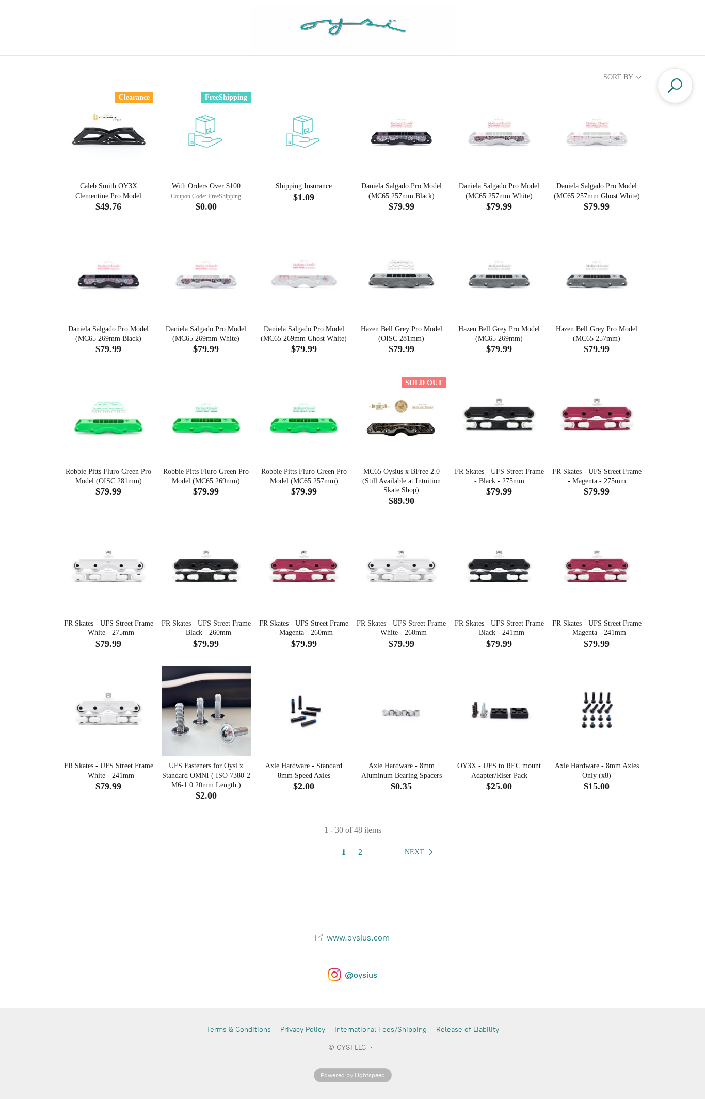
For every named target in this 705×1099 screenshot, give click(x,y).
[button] (421, 852)
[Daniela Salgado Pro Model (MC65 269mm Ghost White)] (303, 273)
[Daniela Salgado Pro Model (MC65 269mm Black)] (108, 273)
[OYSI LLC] (352, 27)
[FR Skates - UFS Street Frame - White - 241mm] (108, 711)
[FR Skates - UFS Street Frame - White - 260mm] (401, 568)
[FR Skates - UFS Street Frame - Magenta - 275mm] (597, 416)
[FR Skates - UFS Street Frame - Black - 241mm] (498, 568)
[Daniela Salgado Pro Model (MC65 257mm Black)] (401, 131)
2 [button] (360, 852)
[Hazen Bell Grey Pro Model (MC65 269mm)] (498, 273)
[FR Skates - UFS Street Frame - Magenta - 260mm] (303, 568)
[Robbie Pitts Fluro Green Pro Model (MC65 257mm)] (303, 416)
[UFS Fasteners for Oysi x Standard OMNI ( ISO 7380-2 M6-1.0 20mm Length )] (206, 711)
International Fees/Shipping (380, 1029)
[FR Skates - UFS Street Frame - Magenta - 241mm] (597, 568)
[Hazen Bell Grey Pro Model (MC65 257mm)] (597, 273)
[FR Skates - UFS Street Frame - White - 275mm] (108, 568)
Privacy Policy (302, 1029)
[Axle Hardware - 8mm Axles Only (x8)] (597, 711)
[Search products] (675, 85)
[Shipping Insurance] (303, 131)
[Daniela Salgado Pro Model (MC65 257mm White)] (498, 131)
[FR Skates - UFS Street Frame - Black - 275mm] (498, 416)
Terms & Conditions (238, 1029)
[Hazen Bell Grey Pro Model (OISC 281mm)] (401, 273)
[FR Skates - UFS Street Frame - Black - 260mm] (206, 568)
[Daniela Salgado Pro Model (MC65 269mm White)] (206, 273)
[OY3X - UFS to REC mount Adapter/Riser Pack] (498, 711)
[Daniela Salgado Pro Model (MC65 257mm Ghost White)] (597, 131)
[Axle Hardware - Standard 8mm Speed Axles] (303, 711)
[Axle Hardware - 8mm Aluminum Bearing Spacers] (401, 711)
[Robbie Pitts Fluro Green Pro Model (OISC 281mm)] (108, 416)
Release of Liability (467, 1029)
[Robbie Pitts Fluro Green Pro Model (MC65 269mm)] (206, 416)
